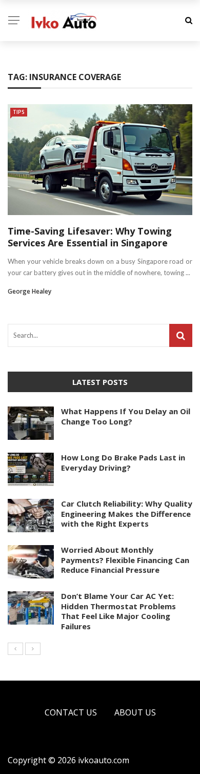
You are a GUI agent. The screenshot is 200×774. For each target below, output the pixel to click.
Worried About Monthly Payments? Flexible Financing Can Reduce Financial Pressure (125, 560)
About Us (135, 712)
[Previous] (15, 649)
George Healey (29, 291)
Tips (19, 111)
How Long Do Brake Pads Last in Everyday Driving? (123, 462)
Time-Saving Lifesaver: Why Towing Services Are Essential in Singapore (90, 237)
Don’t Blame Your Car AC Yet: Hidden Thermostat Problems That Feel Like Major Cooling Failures (118, 611)
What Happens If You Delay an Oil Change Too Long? (125, 416)
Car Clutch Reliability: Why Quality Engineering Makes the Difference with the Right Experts (126, 513)
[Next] (33, 649)
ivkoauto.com (103, 760)
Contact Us (71, 712)
